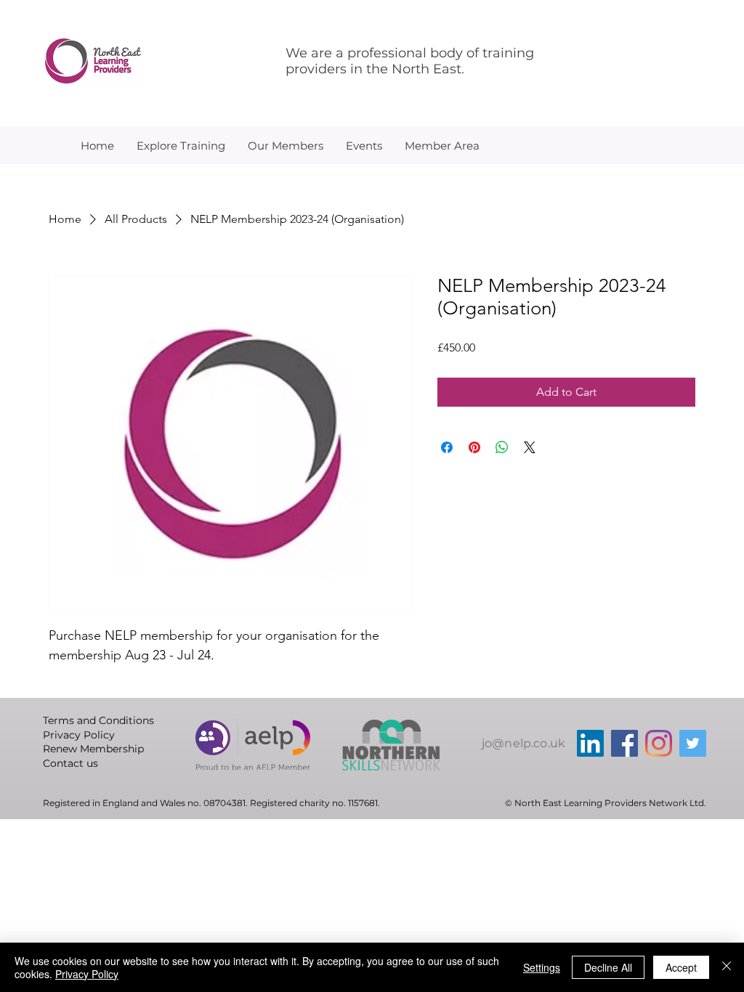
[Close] (726, 967)
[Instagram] (658, 743)
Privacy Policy (86, 974)
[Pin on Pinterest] (474, 447)
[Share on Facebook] (447, 447)
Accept (681, 967)
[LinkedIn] (590, 743)
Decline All (608, 967)
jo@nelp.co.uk (523, 743)
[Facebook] (624, 743)
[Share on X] (529, 447)
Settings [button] (541, 967)
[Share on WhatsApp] (502, 447)
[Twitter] (692, 743)
